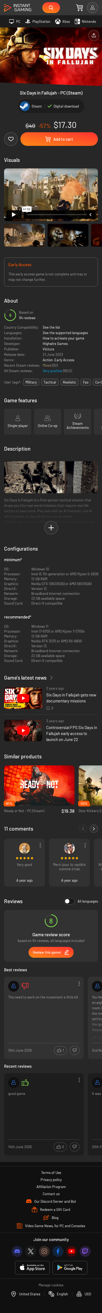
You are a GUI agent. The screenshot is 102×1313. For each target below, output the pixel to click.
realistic (69, 382)
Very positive (53, 371)
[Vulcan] (24, 848)
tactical (50, 382)
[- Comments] (83, 829)
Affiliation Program (51, 1187)
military (31, 382)
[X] (30, 1251)
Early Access (64, 360)
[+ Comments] (94, 829)
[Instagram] (44, 1251)
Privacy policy (51, 1179)
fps (85, 382)
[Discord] (17, 1251)
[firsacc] (13, 1082)
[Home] (17, 8)
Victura (48, 349)
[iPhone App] (32, 1268)
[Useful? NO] (75, 1050)
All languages (88, 901)
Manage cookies (51, 1285)
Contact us (51, 1194)
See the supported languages (65, 333)
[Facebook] (57, 1251)
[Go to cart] (79, 7)
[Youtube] (71, 1251)
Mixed (47, 365)
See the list (51, 327)
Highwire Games (55, 343)
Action (48, 360)
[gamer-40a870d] (13, 986)
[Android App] (69, 1268)
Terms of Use (51, 1172)
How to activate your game (63, 338)
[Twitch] (85, 1251)
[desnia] (69, 848)
